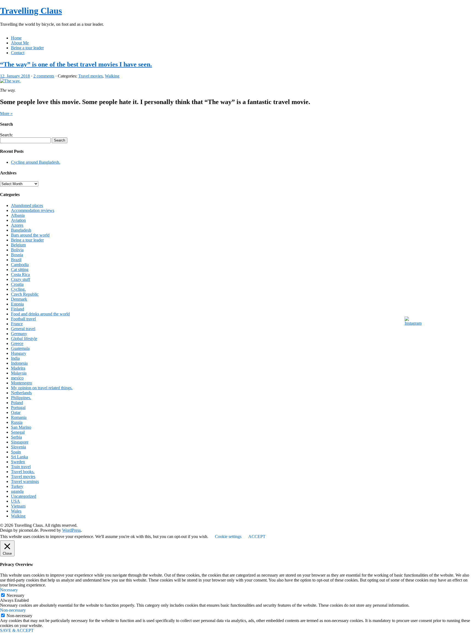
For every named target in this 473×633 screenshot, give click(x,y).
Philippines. (21, 397)
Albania (18, 215)
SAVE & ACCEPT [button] (17, 630)
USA (15, 501)
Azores (17, 225)
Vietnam (18, 506)
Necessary (15, 595)
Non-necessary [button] (13, 610)
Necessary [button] (9, 590)
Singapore (19, 442)
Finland (17, 309)
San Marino (21, 427)
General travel (23, 328)
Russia (16, 422)
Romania (19, 417)
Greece (17, 343)
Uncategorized (23, 496)
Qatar (16, 412)
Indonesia (19, 363)
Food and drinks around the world (40, 314)
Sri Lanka (19, 456)
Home (16, 38)
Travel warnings (25, 481)
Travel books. (22, 471)
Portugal (18, 407)
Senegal (18, 432)
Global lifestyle (24, 338)
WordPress (71, 530)
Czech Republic (25, 294)
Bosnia (17, 254)
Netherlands (21, 392)
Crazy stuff (20, 279)
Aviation (18, 220)
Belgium (18, 245)
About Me (20, 43)
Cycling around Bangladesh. (35, 162)
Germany (19, 333)
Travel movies (90, 76)
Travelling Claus (31, 11)
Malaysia (19, 373)
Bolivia (17, 250)
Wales (16, 511)
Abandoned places (27, 205)
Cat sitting (19, 269)
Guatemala (20, 348)
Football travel (23, 318)
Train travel (21, 466)
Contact (17, 52)
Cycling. (18, 289)
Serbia (16, 437)
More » (6, 113)
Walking (112, 76)
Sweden (18, 461)
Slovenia (18, 447)
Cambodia (20, 264)
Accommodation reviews (32, 210)
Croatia (17, 284)
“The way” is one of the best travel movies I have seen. (76, 64)
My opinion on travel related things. (42, 387)
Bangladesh (21, 230)
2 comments (43, 76)
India (15, 358)
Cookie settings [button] (228, 536)
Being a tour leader (27, 47)
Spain (16, 452)
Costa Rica (20, 274)
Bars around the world (30, 235)
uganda (17, 491)
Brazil (16, 259)
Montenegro (21, 383)
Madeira (18, 368)
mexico (17, 378)
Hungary (18, 353)
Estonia (17, 304)
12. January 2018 (15, 76)
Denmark (19, 299)
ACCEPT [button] (257, 536)
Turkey (17, 486)
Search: (6, 135)
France (17, 323)
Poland (17, 402)
